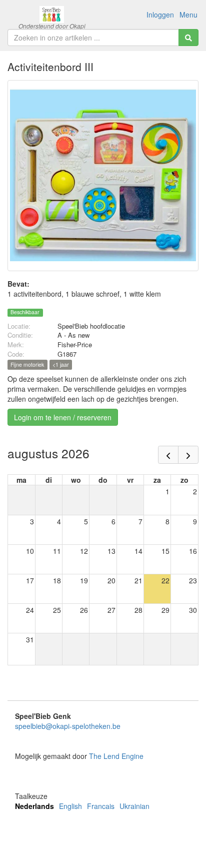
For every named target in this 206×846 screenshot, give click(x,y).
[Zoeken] (188, 37)
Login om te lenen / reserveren (63, 417)
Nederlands (34, 806)
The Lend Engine (116, 756)
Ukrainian (135, 806)
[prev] (168, 455)
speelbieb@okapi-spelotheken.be (67, 726)
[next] (188, 455)
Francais (100, 806)
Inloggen (160, 15)
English (70, 806)
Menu (189, 15)
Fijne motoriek (27, 364)
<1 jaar (60, 364)
